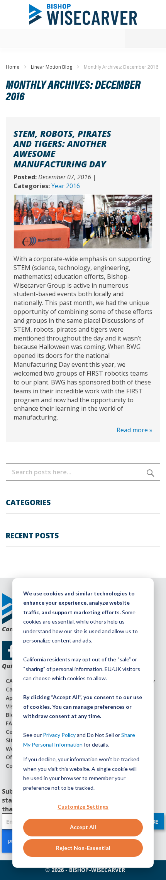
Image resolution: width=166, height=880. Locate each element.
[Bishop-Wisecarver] (83, 14)
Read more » (134, 430)
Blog (12, 714)
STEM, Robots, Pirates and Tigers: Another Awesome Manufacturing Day (62, 149)
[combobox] (83, 472)
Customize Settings (83, 806)
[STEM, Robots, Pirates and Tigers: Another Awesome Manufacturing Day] (83, 198)
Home (13, 67)
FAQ (11, 723)
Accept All (83, 827)
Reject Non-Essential (83, 848)
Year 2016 (65, 186)
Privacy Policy (59, 735)
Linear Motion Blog (52, 67)
